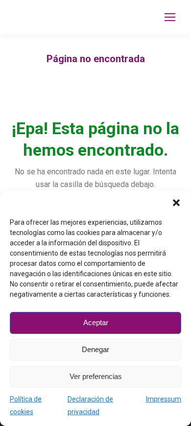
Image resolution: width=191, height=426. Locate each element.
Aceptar (95, 322)
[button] (176, 203)
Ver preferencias (96, 376)
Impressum (163, 399)
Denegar (95, 349)
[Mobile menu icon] (170, 17)
